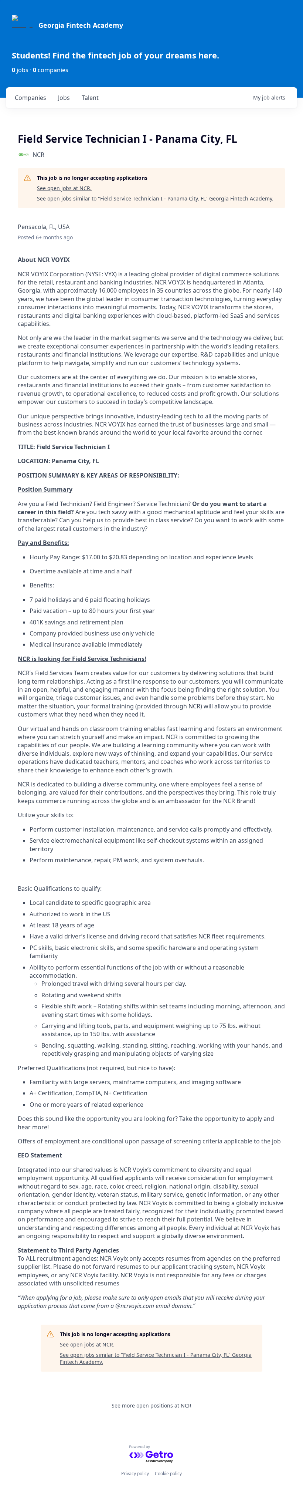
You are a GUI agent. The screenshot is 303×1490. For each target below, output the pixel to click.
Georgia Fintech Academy (80, 25)
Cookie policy (168, 1473)
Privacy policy (135, 1473)
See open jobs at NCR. (64, 188)
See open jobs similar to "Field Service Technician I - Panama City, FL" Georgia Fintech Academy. (155, 198)
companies (30, 98)
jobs (64, 98)
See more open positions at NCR (151, 1405)
